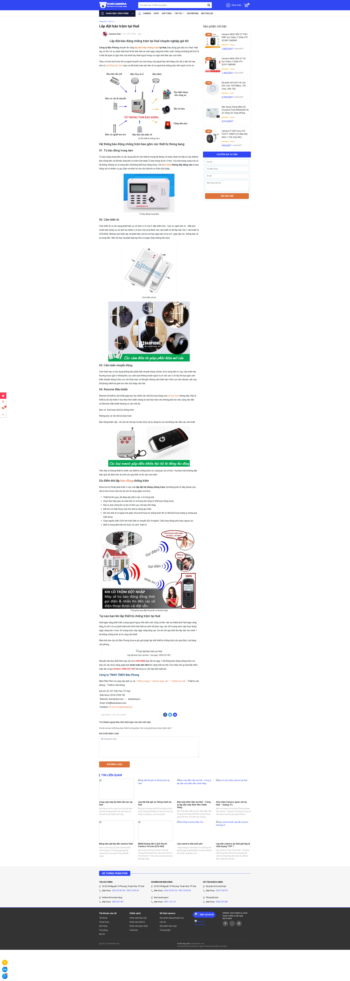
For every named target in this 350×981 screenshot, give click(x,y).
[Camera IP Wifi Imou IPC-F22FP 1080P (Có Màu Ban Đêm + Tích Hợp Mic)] (212, 137)
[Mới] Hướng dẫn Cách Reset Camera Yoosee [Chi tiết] (152, 845)
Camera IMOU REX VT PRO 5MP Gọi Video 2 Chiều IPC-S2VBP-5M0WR (235, 37)
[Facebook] (165, 715)
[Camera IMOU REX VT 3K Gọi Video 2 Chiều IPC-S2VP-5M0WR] (212, 64)
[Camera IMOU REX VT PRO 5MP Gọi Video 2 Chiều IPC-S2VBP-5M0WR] (212, 40)
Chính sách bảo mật (138, 918)
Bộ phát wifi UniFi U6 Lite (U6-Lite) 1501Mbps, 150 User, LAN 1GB (234, 85)
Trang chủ (103, 21)
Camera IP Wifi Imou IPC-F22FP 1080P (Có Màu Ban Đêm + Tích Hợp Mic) (235, 134)
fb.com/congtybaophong (120, 707)
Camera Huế (115, 34)
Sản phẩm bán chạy (168, 926)
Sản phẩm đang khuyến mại (172, 918)
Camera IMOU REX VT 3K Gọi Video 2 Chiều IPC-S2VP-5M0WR (234, 61)
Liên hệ (163, 922)
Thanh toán (104, 922)
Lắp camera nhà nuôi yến (189, 843)
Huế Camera (113, 5)
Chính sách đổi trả (137, 922)
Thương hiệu (165, 930)
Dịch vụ (111, 21)
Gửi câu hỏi (227, 196)
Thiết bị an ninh (178, 681)
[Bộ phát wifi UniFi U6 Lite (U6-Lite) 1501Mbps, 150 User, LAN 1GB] (212, 88)
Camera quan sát (160, 681)
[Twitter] (170, 715)
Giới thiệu (167, 13)
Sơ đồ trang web (183, 944)
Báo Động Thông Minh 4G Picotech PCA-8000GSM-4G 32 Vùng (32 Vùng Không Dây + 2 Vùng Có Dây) (235, 110)
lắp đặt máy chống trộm (147, 47)
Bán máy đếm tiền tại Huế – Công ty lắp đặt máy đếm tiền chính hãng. (194, 804)
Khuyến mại (193, 13)
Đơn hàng (103, 926)
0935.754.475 (222, 890)
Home (139, 13)
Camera (147, 13)
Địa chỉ (102, 934)
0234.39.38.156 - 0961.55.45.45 (125, 890)
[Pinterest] (175, 715)
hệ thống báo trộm (114, 65)
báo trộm (166, 164)
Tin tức (178, 13)
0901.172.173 (170, 902)
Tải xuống (103, 930)
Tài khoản (103, 918)
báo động (126, 480)
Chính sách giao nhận (138, 926)
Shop (156, 13)
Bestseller (207, 13)
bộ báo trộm (173, 395)
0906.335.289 (222, 902)
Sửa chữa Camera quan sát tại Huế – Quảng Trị (231, 803)
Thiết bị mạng (143, 681)
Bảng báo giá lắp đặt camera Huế (116, 843)
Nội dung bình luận (109, 733)
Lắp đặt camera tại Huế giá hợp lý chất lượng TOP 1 (233, 845)
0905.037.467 (118, 902)
